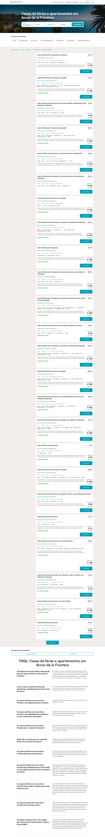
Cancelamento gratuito (83, 40)
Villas (14, 40)
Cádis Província (36, 49)
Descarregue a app (59, 2)
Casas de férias (23, 40)
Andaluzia (28, 49)
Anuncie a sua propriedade (72, 2)
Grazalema (73, 654)
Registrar (88, 2)
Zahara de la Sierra (32, 654)
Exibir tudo (52, 642)
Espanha (22, 49)
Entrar (82, 2)
